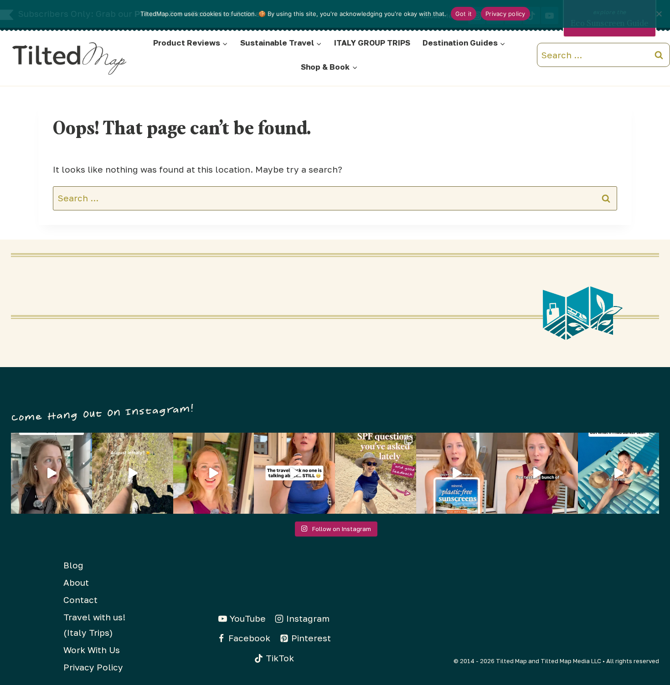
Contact (80, 599)
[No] (658, 13)
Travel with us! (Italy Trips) (94, 625)
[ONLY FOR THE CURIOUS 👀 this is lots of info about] (51, 473)
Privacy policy (505, 13)
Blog (73, 565)
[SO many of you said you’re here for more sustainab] (294, 473)
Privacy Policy (93, 667)
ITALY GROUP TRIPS (372, 42)
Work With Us (91, 649)
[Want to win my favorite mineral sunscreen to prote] (537, 473)
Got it (463, 13)
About (76, 582)
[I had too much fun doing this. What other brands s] (213, 473)
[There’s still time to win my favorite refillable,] (456, 473)
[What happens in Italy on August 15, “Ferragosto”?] (132, 473)
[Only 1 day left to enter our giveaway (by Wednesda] (375, 473)
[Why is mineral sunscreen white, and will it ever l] (618, 473)
